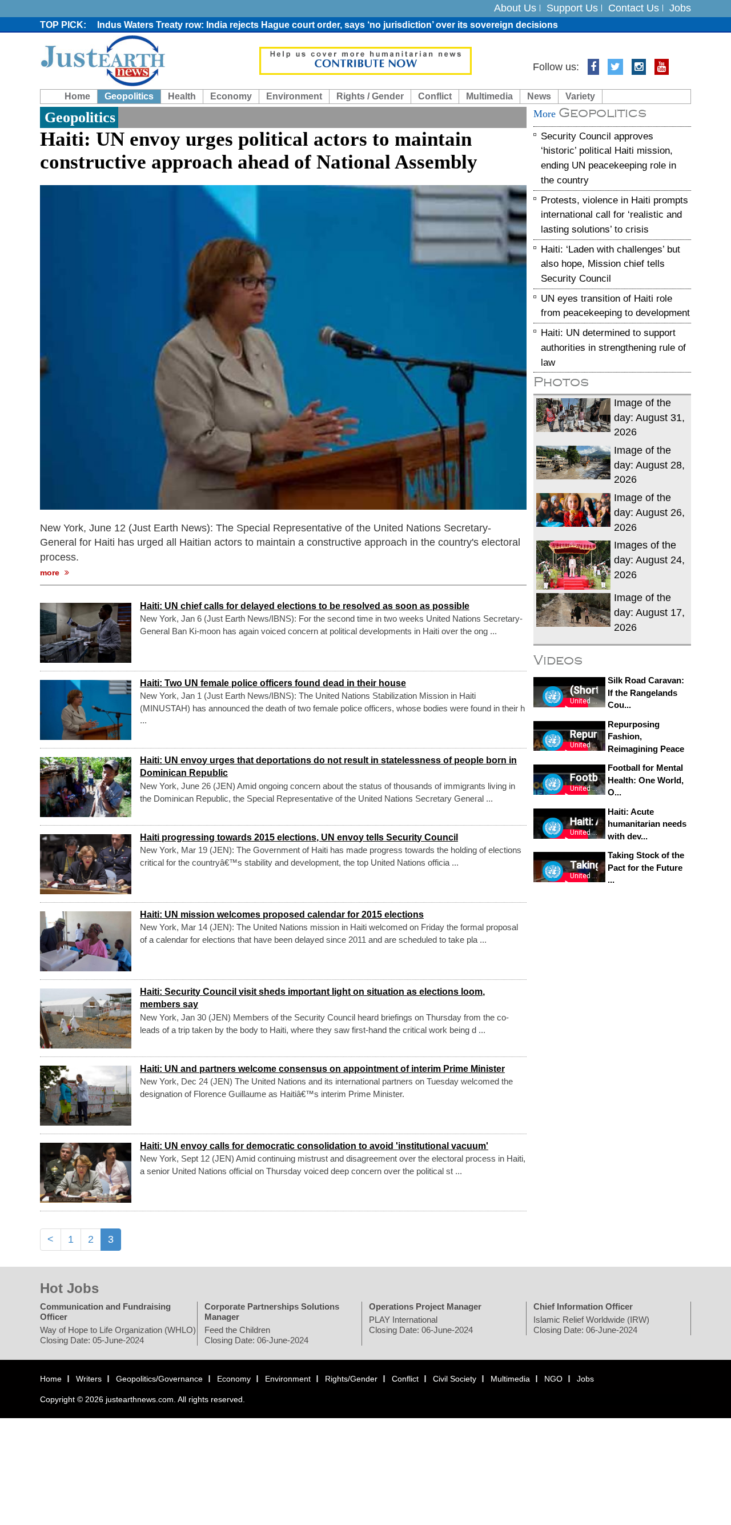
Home (77, 96)
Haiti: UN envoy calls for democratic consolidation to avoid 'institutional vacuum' (314, 1146)
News (539, 96)
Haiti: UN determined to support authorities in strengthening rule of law (613, 347)
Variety (580, 96)
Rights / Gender (370, 96)
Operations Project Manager (425, 1307)
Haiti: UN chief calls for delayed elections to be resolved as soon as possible (304, 606)
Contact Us (633, 8)
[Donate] (365, 60)
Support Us (572, 8)
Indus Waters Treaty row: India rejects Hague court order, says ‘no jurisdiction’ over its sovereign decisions (327, 25)
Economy (231, 96)
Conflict (435, 96)
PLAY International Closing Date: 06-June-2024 (421, 1325)
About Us (515, 8)
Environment (294, 96)
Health (182, 96)
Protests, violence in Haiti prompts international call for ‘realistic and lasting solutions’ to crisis (614, 215)
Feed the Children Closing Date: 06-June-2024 (256, 1336)
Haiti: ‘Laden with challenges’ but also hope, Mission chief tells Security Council (610, 264)
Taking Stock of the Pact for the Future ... (646, 868)
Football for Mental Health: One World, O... (646, 780)
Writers (89, 1379)
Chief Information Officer (583, 1307)
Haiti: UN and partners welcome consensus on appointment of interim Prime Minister (322, 1069)
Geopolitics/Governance (159, 1379)
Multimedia (489, 96)
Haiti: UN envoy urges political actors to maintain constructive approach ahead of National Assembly (258, 150)
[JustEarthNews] (102, 60)
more (51, 572)
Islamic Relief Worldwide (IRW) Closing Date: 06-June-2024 (591, 1325)
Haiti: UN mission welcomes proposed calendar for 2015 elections (282, 914)
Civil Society (454, 1379)
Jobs (680, 8)
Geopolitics (129, 96)
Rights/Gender (351, 1379)
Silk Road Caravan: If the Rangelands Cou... (646, 692)
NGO (553, 1379)
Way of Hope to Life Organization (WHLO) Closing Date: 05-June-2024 (118, 1336)
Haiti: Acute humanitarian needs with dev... (647, 824)
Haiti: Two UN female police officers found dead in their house (273, 683)
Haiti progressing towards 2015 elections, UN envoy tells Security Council (299, 837)
